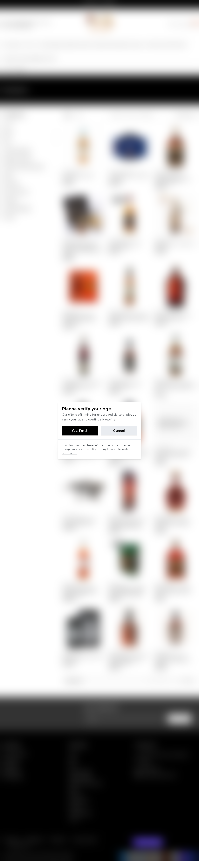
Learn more (69, 453)
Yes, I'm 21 (80, 430)
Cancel (119, 430)
